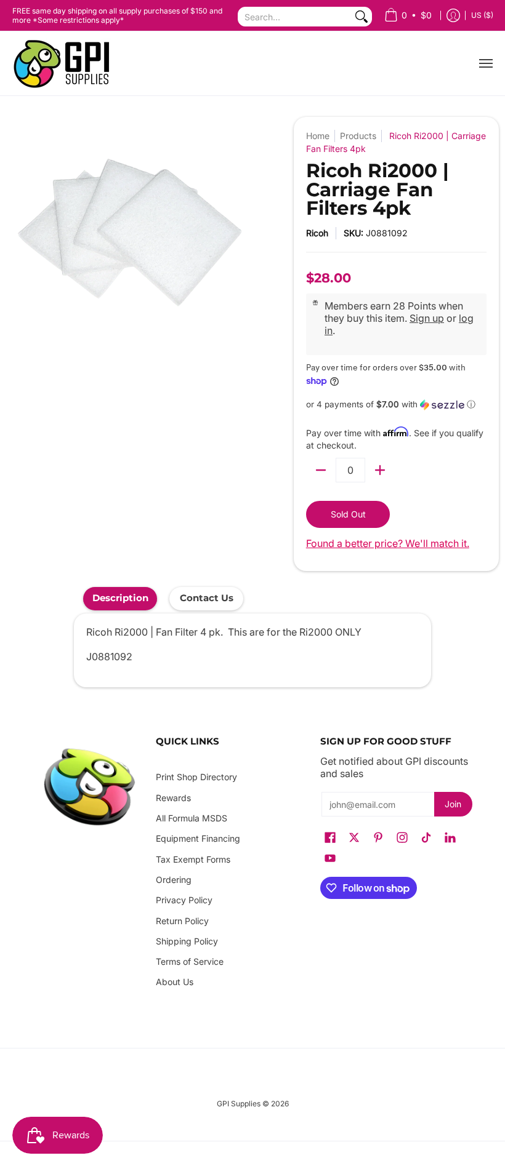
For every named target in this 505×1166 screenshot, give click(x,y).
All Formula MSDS (191, 818)
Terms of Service (190, 961)
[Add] (380, 470)
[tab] (120, 598)
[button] (396, 404)
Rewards (173, 798)
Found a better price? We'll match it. (387, 543)
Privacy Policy (184, 900)
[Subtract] (321, 470)
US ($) (482, 15)
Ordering (174, 879)
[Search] (361, 16)
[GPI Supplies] (64, 63)
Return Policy (182, 921)
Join (453, 804)
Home (317, 135)
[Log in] (453, 15)
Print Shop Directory (196, 777)
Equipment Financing (198, 838)
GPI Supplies (239, 1103)
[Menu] (485, 63)
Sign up (427, 318)
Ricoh (317, 233)
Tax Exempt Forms (193, 859)
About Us (174, 981)
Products (358, 135)
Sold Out (348, 514)
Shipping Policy (187, 941)
